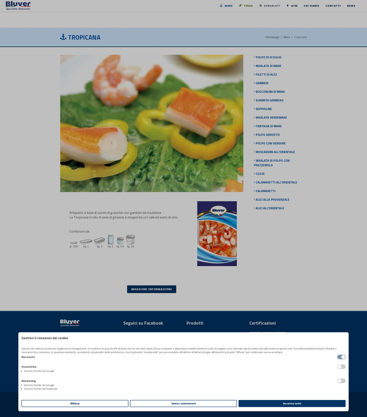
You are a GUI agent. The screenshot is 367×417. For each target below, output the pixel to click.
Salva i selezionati (183, 403)
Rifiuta (75, 403)
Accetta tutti (292, 403)
